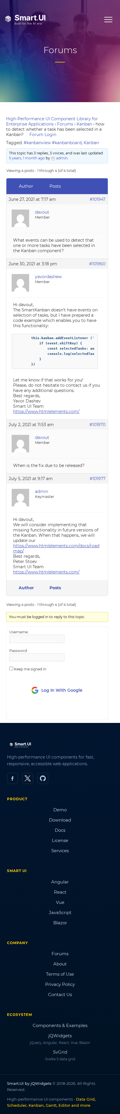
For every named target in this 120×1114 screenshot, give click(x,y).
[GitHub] (42, 778)
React (60, 892)
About (60, 964)
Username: (19, 632)
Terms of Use (60, 974)
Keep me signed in (30, 669)
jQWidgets (60, 1035)
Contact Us (60, 994)
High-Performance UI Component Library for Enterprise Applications (52, 121)
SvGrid (60, 1052)
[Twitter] (27, 778)
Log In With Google (61, 690)
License (60, 840)
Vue (60, 902)
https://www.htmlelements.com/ (46, 411)
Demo (60, 810)
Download (60, 820)
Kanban (84, 124)
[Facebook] (12, 778)
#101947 (97, 199)
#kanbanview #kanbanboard (53, 142)
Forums (65, 124)
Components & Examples (60, 1025)
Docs (60, 830)
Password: (18, 650)
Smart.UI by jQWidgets (29, 1083)
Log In (42, 710)
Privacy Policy (60, 984)
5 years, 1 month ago (27, 158)
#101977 (97, 478)
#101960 (97, 263)
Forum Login (42, 134)
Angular (60, 882)
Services (60, 850)
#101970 (97, 424)
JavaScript (60, 912)
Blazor (60, 922)
